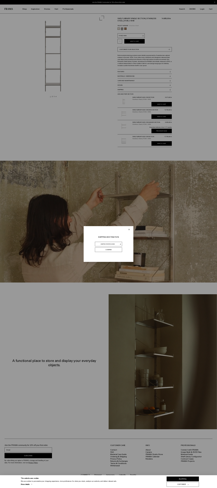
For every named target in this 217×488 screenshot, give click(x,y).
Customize (181, 484)
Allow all (183, 479)
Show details (25, 484)
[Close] (129, 229)
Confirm (108, 249)
